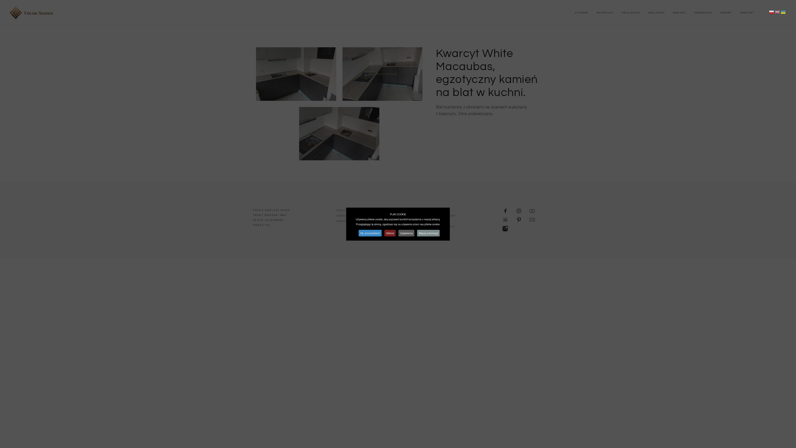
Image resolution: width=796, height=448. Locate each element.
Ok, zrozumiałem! (370, 233)
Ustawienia (406, 233)
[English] (777, 13)
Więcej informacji (428, 233)
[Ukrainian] (783, 13)
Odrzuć (390, 233)
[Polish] (771, 13)
